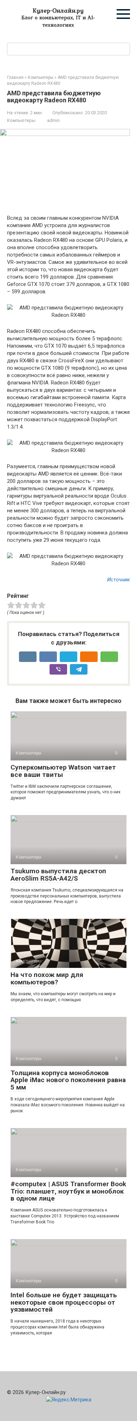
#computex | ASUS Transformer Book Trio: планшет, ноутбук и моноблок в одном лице (68, 1191)
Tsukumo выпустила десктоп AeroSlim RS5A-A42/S (58, 874)
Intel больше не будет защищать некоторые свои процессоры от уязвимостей (64, 1302)
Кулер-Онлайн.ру (58, 10)
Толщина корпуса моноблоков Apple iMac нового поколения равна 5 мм (68, 1080)
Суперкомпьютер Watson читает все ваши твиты (63, 771)
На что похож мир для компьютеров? (47, 978)
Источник (118, 579)
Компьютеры (21, 120)
